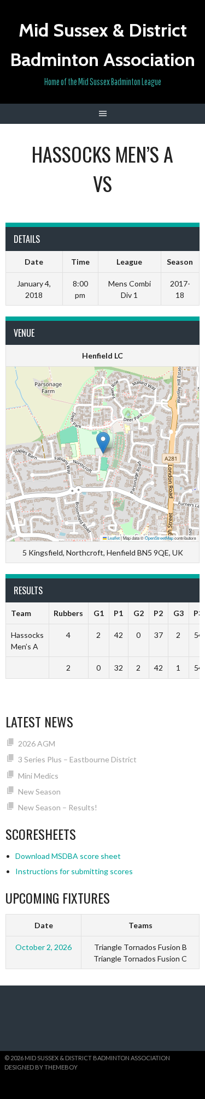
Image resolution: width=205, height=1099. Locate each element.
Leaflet (113, 538)
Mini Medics (38, 775)
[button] (103, 443)
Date (43, 925)
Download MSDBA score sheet (68, 856)
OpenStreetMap (159, 538)
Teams (140, 925)
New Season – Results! (57, 807)
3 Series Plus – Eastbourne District (77, 759)
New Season (39, 791)
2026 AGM (36, 743)
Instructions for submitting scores (74, 871)
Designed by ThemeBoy (41, 1067)
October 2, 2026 (43, 947)
